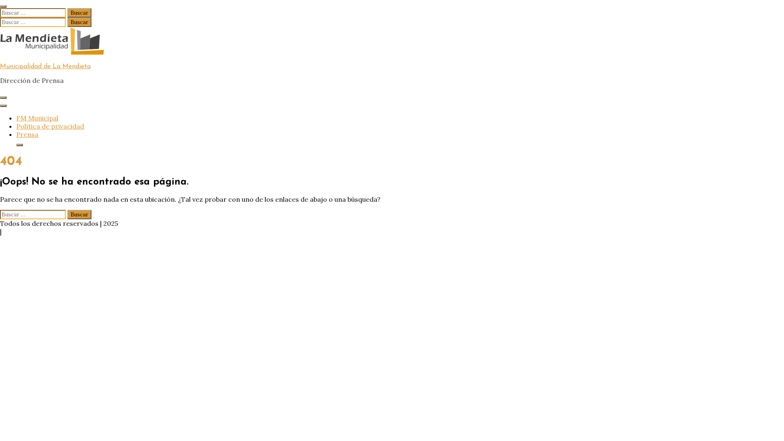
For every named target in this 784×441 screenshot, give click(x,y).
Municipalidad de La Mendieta (45, 66)
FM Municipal (37, 118)
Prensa (27, 134)
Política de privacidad (50, 126)
